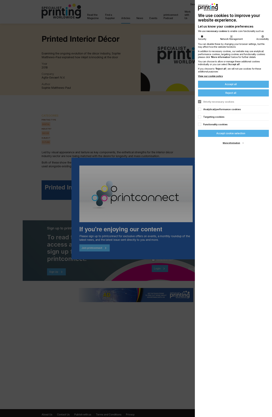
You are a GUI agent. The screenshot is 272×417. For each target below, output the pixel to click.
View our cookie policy (210, 76)
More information (231, 143)
